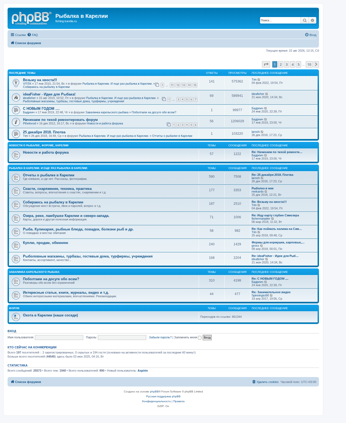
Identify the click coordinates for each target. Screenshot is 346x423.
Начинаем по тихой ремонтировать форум (60, 120)
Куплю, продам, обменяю (45, 243)
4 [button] (293, 64)
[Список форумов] (32, 17)
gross (255, 245)
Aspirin (143, 370)
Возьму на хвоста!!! (40, 80)
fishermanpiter (261, 218)
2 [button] (281, 64)
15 (195, 85)
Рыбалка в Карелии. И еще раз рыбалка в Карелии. (117, 83)
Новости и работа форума (105, 123)
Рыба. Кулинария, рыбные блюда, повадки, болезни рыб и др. (78, 229)
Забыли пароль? (160, 337)
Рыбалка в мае (263, 188)
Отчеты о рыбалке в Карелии (172, 135)
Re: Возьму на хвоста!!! (269, 201)
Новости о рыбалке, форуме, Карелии (38, 145)
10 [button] (309, 64)
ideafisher (29, 98)
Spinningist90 (260, 295)
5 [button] (299, 64)
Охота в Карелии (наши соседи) (50, 315)
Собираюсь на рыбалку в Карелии (46, 86)
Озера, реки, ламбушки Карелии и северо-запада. (66, 216)
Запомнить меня (186, 337)
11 (172, 85)
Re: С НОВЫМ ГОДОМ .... (270, 278)
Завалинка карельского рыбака (106, 112)
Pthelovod (29, 123)
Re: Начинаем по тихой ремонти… (277, 152)
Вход (12, 331)
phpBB (154, 391)
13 (183, 85)
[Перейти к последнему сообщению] (259, 79)
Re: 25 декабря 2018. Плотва (272, 174)
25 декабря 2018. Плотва (44, 132)
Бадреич (29, 112)
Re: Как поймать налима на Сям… (277, 228)
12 (178, 85)
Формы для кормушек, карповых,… (278, 242)
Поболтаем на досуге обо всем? (154, 112)
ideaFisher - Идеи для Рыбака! (49, 94)
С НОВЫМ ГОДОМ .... (41, 109)
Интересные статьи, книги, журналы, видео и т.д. (66, 292)
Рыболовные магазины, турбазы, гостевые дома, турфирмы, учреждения (73, 101)
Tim (254, 79)
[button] (266, 64)
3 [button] (287, 64)
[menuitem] (32, 35)
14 (189, 85)
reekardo (258, 191)
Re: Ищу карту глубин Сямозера (275, 215)
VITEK (27, 83)
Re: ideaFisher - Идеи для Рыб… (275, 255)
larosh (256, 131)
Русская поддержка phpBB (163, 396)
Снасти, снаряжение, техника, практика (57, 189)
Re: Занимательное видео (271, 292)
